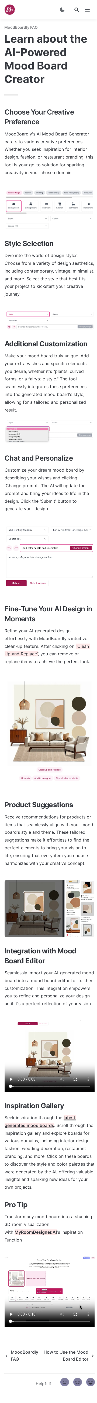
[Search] (77, 9)
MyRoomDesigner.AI (36, 1232)
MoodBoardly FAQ (21, 27)
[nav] (87, 9)
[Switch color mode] (62, 9)
